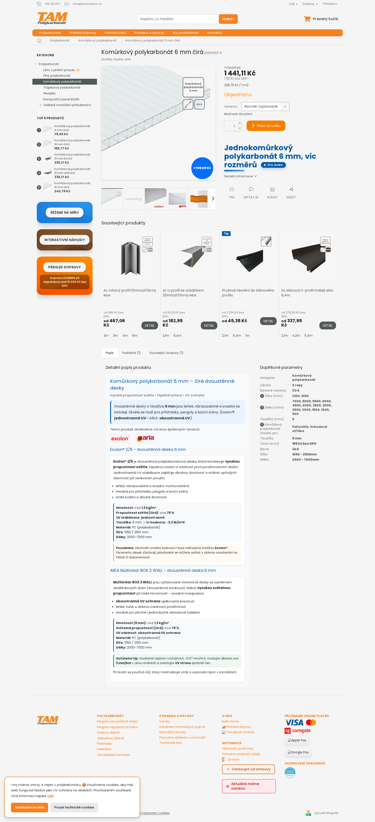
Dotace (233, 759)
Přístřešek (104, 744)
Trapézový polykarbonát (61, 87)
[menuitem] (50, 32)
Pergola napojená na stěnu (117, 727)
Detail (150, 325)
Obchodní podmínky (238, 748)
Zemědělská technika (113, 755)
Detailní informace (238, 176)
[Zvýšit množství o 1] (240, 123)
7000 (296, 401)
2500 (296, 410)
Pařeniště (300, 427)
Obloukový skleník (110, 738)
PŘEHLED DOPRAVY (64, 267)
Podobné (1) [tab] (131, 353)
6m (134, 335)
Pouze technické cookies (74, 807)
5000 (326, 401)
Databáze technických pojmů (182, 727)
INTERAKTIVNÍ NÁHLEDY (64, 240)
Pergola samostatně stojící (117, 721)
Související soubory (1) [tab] (166, 353)
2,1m (166, 335)
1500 (316, 410)
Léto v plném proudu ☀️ (61, 70)
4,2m (296, 335)
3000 (326, 405)
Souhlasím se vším (29, 807)
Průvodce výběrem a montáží (182, 737)
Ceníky (164, 721)
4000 (306, 405)
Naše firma (230, 721)
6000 (306, 401)
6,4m (178, 335)
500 (295, 414)
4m (125, 335)
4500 (296, 405)
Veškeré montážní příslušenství (67, 105)
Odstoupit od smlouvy (251, 769)
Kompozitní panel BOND (61, 99)
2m (106, 335)
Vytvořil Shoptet (326, 813)
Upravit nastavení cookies (150, 813)
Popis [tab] (110, 353)
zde (50, 796)
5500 (316, 401)
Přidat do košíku (269, 126)
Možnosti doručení (238, 114)
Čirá (295, 390)
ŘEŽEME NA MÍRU (65, 212)
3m (115, 335)
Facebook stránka (240, 732)
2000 (306, 410)
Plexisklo (49, 93)
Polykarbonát (49, 64)
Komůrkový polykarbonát (62, 81)
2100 (296, 396)
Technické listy (170, 743)
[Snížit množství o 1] (240, 128)
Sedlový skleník (108, 733)
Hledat (228, 19)
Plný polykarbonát (56, 75)
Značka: (116, 59)
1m (247, 335)
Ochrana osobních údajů (241, 754)
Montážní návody (172, 732)
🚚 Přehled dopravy (236, 727)
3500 (317, 405)
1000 (325, 410)
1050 (305, 396)
